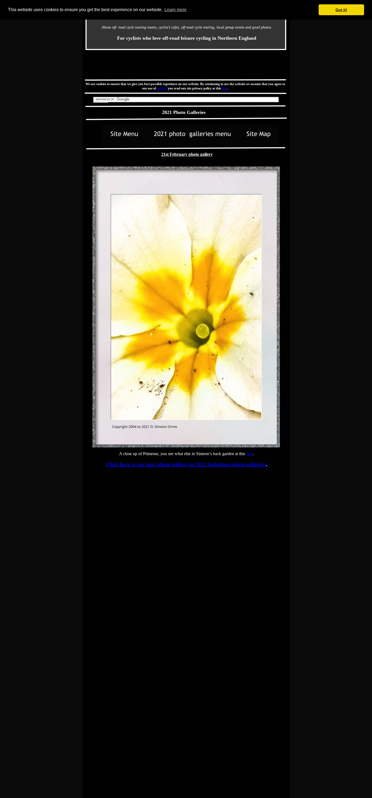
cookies (162, 88)
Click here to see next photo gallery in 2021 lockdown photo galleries (186, 464)
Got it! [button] (341, 10)
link (224, 88)
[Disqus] (186, 543)
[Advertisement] (186, 64)
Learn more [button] (175, 9)
